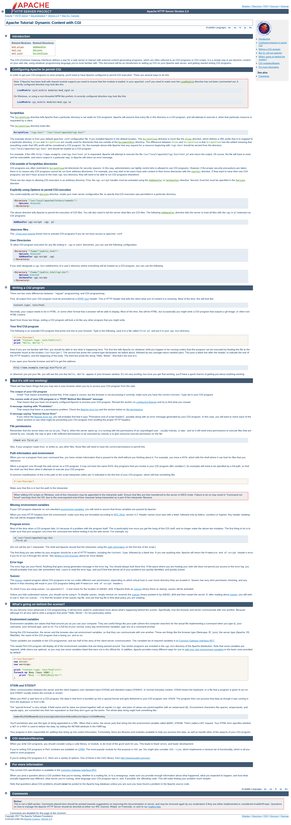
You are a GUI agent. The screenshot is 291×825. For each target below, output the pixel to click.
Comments (264, 76)
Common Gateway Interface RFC (196, 640)
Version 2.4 (53, 15)
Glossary (274, 6)
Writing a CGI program (269, 49)
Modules (246, 6)
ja (245, 27)
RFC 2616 (119, 514)
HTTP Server (21, 15)
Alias (188, 139)
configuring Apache (146, 402)
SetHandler (172, 180)
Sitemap (285, 6)
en (229, 27)
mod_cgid (17, 53)
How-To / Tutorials (70, 15)
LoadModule (187, 81)
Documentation (38, 15)
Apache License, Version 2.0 (38, 819)
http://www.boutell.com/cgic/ (135, 758)
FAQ (266, 6)
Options (37, 50)
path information (116, 547)
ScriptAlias (40, 53)
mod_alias (18, 47)
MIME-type (83, 298)
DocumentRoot (126, 142)
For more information (269, 67)
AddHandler (39, 47)
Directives (257, 6)
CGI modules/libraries (269, 63)
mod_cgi (16, 50)
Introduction (264, 39)
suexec (19, 580)
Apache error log (89, 409)
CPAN (81, 749)
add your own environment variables (204, 649)
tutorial (25, 233)
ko (250, 27)
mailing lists (154, 806)
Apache (8, 15)
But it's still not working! (270, 53)
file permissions (134, 409)
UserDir (196, 171)
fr (240, 27)
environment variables (72, 509)
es (235, 27)
